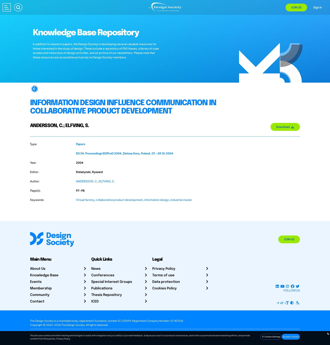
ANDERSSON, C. (87, 181)
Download (283, 127)
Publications (101, 288)
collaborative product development (119, 200)
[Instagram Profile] (287, 286)
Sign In (317, 7)
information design (156, 200)
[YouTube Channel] (282, 286)
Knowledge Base (44, 275)
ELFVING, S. (107, 181)
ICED (95, 301)
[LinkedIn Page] (277, 286)
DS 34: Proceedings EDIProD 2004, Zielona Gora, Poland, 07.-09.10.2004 (124, 153)
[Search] (18, 7)
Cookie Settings (272, 336)
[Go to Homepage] (165, 7)
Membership (41, 288)
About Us (37, 269)
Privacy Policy (163, 269)
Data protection (166, 282)
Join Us (296, 7)
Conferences (102, 275)
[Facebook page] (292, 286)
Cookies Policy (164, 288)
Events (36, 282)
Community (40, 295)
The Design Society (73, 324)
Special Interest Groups (111, 282)
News (96, 269)
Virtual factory (85, 200)
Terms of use (163, 275)
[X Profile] (297, 286)
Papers (80, 144)
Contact (37, 301)
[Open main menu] (7, 7)
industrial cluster (181, 200)
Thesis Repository (106, 295)
